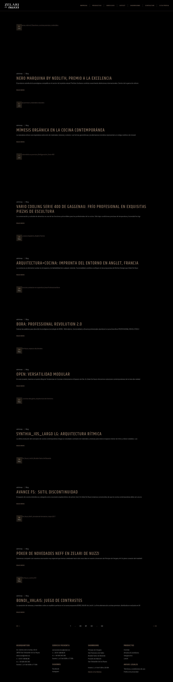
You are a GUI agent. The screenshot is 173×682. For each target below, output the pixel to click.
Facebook (55, 669)
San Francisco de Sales (96, 653)
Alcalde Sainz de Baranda (96, 656)
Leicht (126, 659)
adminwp (19, 74)
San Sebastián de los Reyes (97, 662)
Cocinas (126, 650)
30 (80, 626)
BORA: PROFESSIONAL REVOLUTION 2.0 (49, 324)
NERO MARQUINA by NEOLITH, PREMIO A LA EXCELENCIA (64, 78)
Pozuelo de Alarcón (94, 659)
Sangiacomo (128, 656)
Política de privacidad (131, 672)
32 (92, 626)
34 (102, 626)
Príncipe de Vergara (94, 650)
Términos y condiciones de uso (134, 669)
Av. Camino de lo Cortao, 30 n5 (26, 650)
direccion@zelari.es (23, 656)
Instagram (55, 671)
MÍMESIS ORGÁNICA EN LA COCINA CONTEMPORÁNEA (60, 130)
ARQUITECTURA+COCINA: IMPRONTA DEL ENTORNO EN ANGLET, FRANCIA (77, 263)
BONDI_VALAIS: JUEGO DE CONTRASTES (49, 600)
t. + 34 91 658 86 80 (22, 659)
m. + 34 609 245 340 (23, 662)
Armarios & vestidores (131, 653)
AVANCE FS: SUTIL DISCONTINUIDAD (47, 492)
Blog (27, 74)
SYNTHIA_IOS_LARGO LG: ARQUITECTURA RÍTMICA (59, 434)
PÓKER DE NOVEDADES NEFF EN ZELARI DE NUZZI (57, 553)
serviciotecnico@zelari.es (61, 650)
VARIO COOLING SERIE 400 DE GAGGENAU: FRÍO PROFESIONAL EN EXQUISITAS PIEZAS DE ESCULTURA (81, 209)
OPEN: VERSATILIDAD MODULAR (43, 374)
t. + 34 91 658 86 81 (58, 653)
